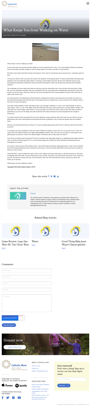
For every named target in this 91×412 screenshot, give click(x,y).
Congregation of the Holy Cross (39, 392)
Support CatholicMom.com (40, 371)
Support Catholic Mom (15, 347)
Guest (24, 35)
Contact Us (35, 368)
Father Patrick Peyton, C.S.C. (40, 395)
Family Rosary (36, 387)
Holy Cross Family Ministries (40, 385)
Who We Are (36, 366)
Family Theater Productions (40, 389)
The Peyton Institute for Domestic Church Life (39, 398)
